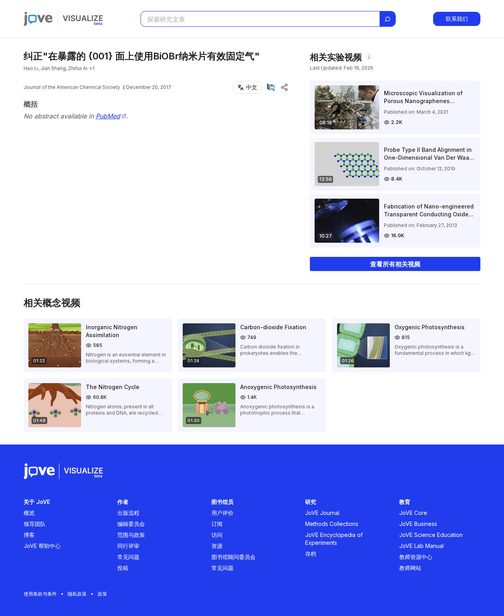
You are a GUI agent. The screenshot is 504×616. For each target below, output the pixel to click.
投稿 (122, 567)
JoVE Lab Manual (421, 545)
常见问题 (128, 556)
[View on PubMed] (271, 87)
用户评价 (222, 512)
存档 (310, 553)
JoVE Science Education (431, 534)
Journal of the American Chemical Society (72, 87)
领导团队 (35, 523)
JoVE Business (418, 523)
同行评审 (128, 545)
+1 (91, 68)
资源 (216, 545)
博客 (29, 534)
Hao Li (31, 68)
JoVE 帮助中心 (42, 545)
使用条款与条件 (40, 594)
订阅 (216, 523)
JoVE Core (413, 512)
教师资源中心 (415, 556)
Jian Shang (53, 68)
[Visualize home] (83, 19)
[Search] (387, 19)
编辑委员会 (131, 523)
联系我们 (457, 18)
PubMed (108, 116)
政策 (102, 594)
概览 (29, 512)
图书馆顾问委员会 (233, 556)
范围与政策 (131, 534)
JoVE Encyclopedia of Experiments (334, 538)
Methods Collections (331, 523)
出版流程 (128, 512)
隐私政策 (77, 594)
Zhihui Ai (77, 68)
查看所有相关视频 (395, 264)
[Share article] (284, 87)
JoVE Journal (322, 512)
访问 (216, 534)
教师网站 (410, 567)
